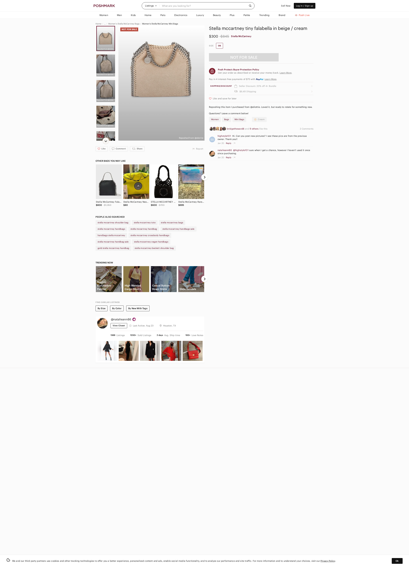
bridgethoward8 (236, 128)
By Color (117, 308)
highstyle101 (224, 136)
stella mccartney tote (144, 222)
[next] (106, 141)
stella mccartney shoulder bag (113, 222)
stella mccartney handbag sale (113, 241)
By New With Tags (137, 308)
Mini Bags (239, 119)
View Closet (119, 325)
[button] (151, 5)
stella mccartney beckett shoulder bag (154, 248)
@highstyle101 (241, 150)
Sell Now (285, 5)
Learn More (271, 79)
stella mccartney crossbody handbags (150, 235)
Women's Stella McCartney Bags (123, 24)
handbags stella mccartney (111, 235)
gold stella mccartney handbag (113, 248)
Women (215, 119)
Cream (261, 119)
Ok (397, 560)
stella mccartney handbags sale (178, 229)
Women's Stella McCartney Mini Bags (160, 24)
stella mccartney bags (172, 222)
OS (219, 45)
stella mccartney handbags (111, 229)
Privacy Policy (327, 560)
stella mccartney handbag (144, 229)
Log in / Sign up (304, 5)
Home (98, 24)
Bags (226, 119)
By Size (101, 308)
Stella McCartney (241, 36)
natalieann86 (225, 150)
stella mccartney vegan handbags (151, 241)
